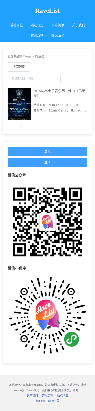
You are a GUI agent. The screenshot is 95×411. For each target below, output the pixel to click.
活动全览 (16, 25)
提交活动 (57, 35)
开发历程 (47, 395)
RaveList (47, 10)
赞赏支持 (37, 35)
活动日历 (37, 25)
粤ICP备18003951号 (47, 401)
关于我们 (78, 25)
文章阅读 (57, 25)
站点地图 (62, 395)
